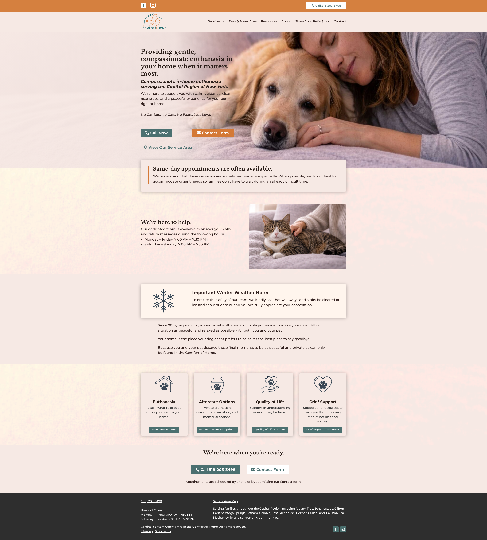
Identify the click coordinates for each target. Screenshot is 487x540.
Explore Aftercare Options (217, 429)
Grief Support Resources (323, 429)
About (286, 21)
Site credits (163, 531)
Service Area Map (225, 501)
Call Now (159, 133)
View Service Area (164, 429)
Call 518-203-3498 (328, 5)
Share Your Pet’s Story (312, 21)
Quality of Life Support (270, 429)
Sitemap (147, 531)
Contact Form (215, 133)
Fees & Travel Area (243, 21)
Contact (340, 21)
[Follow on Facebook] (143, 5)
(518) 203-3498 (151, 501)
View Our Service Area (170, 147)
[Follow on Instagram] (153, 5)
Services (214, 21)
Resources (269, 21)
